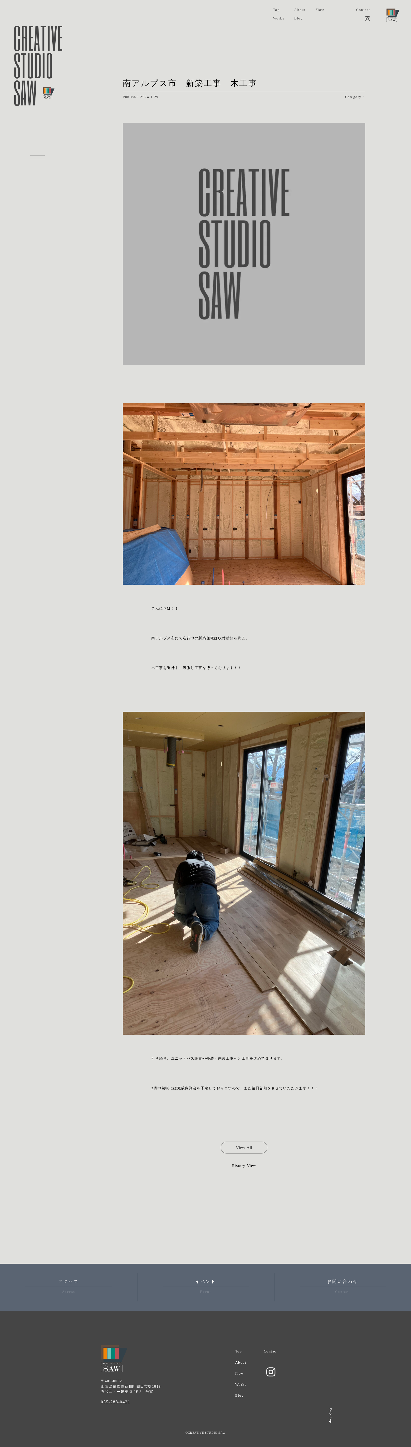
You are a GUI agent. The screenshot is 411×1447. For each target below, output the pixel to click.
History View (244, 1166)
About (299, 10)
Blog (298, 18)
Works (278, 18)
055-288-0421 (115, 1402)
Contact (363, 10)
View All (244, 1147)
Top (276, 10)
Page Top (331, 1415)
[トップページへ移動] (393, 15)
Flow (320, 10)
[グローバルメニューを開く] (37, 158)
